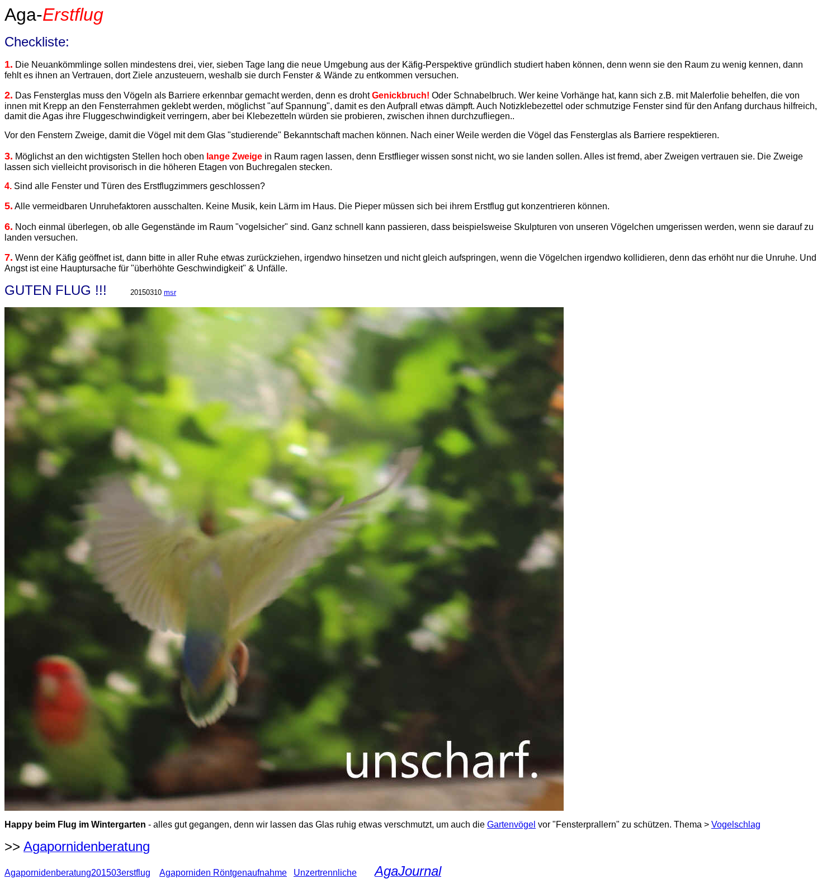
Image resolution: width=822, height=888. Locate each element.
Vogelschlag (735, 824)
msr (170, 292)
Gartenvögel (511, 824)
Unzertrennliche (325, 872)
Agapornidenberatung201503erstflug (77, 872)
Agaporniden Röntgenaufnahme (223, 872)
